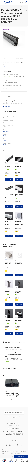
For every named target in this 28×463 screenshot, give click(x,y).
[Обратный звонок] (4, 460)
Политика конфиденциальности (15, 449)
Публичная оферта (15, 453)
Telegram (12, 440)
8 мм (4, 140)
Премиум (6, 131)
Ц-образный (6, 145)
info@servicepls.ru (15, 428)
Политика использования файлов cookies (15, 451)
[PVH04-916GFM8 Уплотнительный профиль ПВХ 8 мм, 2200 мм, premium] (14, 39)
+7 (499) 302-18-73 (14, 423)
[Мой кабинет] (22, 2)
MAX (15, 440)
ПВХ (4, 135)
